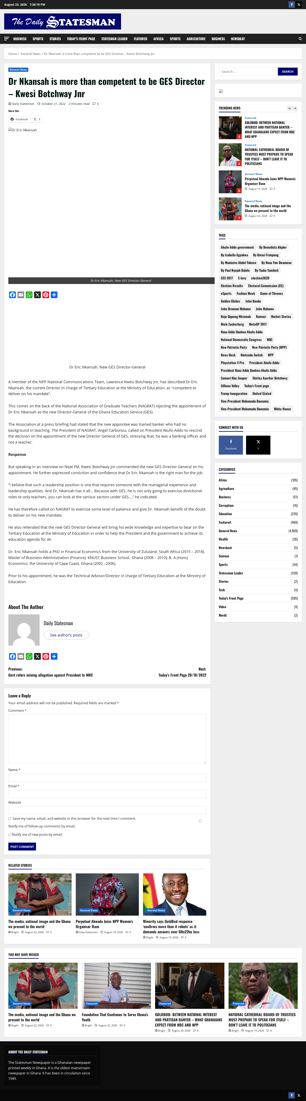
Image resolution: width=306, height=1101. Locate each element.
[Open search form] (300, 39)
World (222, 615)
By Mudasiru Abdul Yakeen (238, 262)
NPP (271, 354)
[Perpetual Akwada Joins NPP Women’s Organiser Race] (107, 894)
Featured (140, 38)
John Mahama (265, 308)
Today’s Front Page (81, 38)
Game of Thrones (271, 293)
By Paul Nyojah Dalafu (235, 270)
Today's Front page (256, 385)
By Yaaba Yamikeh (267, 270)
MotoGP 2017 (258, 324)
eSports (226, 293)
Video (222, 606)
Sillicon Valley (230, 385)
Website (14, 802)
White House (282, 408)
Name (14, 769)
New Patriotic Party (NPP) (269, 347)
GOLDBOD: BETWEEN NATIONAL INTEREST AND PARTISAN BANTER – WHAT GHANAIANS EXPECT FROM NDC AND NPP (188, 1020)
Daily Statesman (23, 104)
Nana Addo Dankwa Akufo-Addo (242, 331)
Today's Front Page (231, 598)
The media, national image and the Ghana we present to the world (39, 924)
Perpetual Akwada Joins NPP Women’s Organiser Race (104, 924)
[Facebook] (292, 4)
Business (19, 38)
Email (14, 786)
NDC (269, 339)
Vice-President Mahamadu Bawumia (245, 401)
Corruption (226, 505)
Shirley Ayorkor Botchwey (270, 378)
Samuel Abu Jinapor (234, 378)
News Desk (228, 354)
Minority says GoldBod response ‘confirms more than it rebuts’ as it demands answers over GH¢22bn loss (171, 926)
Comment (17, 710)
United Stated (262, 393)
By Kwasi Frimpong (266, 254)
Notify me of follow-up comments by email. (41, 826)
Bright (15, 932)
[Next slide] (295, 108)
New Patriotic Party (234, 347)
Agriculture (196, 38)
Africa (158, 38)
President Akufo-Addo (264, 362)
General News (18, 69)
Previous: (50, 672)
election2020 (260, 277)
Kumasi (261, 316)
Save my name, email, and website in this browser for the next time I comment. (74, 818)
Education (225, 513)
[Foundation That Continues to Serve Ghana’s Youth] (116, 986)
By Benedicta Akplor (273, 247)
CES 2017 (227, 277)
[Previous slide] (289, 108)
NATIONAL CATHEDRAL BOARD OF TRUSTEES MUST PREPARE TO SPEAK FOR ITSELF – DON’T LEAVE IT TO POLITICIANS (230, 127)
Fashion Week (246, 293)
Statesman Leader (114, 38)
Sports (38, 38)
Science (224, 555)
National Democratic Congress (241, 339)
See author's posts (66, 634)
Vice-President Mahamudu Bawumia (245, 408)
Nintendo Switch (252, 354)
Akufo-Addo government (237, 247)
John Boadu (253, 301)
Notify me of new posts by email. (37, 834)
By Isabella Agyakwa (234, 254)
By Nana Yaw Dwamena (276, 262)
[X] (299, 4)
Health (223, 539)
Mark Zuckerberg (232, 324)
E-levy (242, 277)
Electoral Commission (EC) (266, 285)
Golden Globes (230, 301)
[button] (6, 38)
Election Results (232, 285)
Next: (182, 672)
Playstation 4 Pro (232, 362)
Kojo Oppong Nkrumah (236, 316)
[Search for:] (248, 72)
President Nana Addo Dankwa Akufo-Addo (249, 370)
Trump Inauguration (234, 393)
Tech (222, 589)
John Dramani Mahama (236, 308)
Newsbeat (238, 38)
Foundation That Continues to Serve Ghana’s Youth (230, 208)
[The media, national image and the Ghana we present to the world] (40, 894)
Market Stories (281, 316)
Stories (55, 38)
